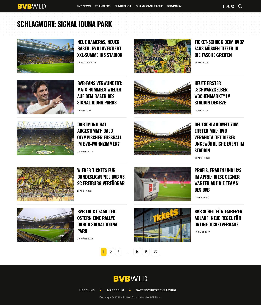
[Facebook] (223, 6)
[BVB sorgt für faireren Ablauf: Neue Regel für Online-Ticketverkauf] (162, 225)
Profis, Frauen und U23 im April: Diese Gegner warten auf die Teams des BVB (217, 180)
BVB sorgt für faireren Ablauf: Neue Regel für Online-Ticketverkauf (218, 218)
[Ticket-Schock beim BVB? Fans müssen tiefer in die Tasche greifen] (162, 56)
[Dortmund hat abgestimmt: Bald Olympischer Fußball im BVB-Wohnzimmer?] (45, 138)
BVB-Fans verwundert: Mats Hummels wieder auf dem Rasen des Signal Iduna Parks (99, 93)
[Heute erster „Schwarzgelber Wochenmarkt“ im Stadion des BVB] (162, 97)
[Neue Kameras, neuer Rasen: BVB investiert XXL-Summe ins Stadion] (45, 56)
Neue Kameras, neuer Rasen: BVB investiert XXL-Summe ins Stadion (100, 48)
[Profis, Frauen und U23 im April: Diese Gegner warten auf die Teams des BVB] (162, 184)
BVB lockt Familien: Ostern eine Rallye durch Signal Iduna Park (97, 221)
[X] (227, 6)
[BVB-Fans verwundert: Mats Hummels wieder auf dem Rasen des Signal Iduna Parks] (45, 97)
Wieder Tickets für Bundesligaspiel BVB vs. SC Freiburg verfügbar (101, 177)
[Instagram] (232, 6)
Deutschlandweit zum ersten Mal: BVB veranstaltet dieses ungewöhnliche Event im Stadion (219, 137)
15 (146, 251)
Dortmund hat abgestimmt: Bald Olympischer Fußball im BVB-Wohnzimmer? (99, 134)
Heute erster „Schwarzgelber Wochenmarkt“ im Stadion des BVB (212, 93)
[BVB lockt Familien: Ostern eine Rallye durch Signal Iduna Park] (45, 225)
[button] (240, 6)
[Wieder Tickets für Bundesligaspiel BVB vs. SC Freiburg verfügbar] (45, 184)
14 (137, 251)
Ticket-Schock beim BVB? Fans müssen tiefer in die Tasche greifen (219, 48)
